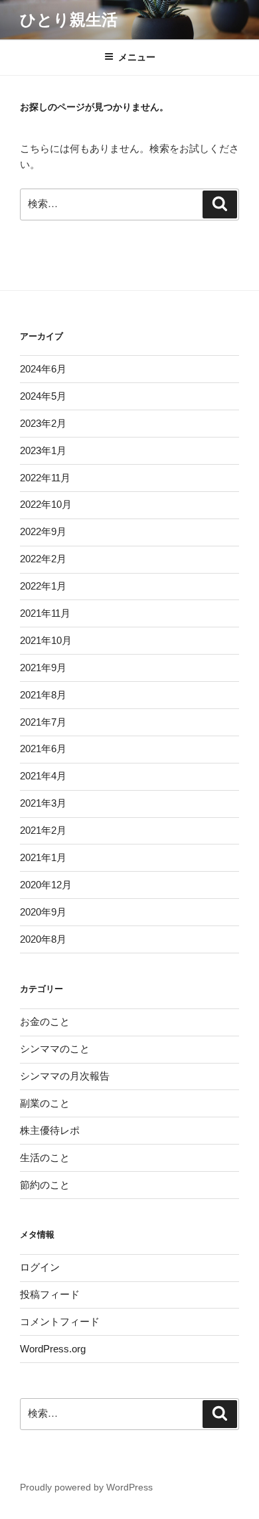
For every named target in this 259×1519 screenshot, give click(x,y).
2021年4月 (43, 775)
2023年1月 (43, 450)
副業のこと (45, 1103)
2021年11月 (45, 613)
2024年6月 (43, 368)
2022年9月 (43, 531)
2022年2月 (43, 558)
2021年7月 (43, 722)
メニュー (136, 57)
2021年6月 (43, 748)
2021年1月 (43, 857)
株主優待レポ (50, 1130)
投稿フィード (50, 1294)
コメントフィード (60, 1321)
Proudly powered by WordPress (86, 1487)
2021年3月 (43, 803)
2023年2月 (43, 423)
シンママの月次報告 (65, 1075)
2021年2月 (43, 830)
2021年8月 (43, 694)
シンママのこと (55, 1048)
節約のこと (45, 1184)
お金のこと (45, 1021)
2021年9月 (43, 667)
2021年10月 (46, 640)
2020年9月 (43, 912)
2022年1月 (43, 586)
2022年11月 (45, 477)
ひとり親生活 (69, 20)
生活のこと (45, 1157)
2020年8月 (43, 939)
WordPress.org (53, 1348)
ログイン (40, 1267)
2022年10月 (46, 504)
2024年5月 (43, 396)
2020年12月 (46, 884)
